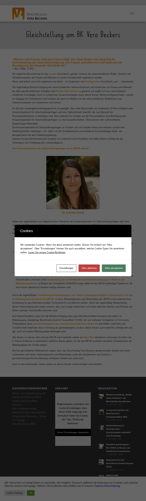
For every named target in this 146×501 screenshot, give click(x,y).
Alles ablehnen (89, 268)
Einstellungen (66, 268)
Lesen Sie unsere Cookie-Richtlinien (46, 252)
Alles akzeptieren (114, 268)
